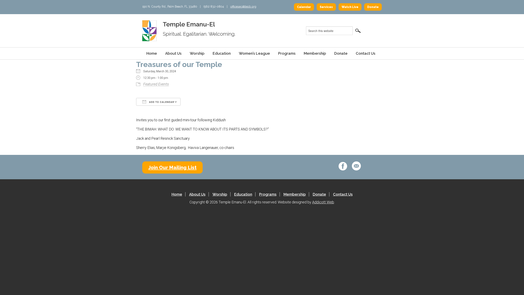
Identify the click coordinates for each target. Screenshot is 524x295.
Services (326, 7)
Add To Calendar (161, 101)
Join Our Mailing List (172, 167)
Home (151, 53)
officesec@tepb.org (243, 6)
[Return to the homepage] (149, 30)
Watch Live (350, 7)
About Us (173, 53)
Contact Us (365, 53)
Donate (373, 7)
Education (222, 53)
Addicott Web (323, 202)
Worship (197, 53)
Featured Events (156, 84)
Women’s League (254, 53)
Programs (287, 53)
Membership (315, 53)
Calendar (304, 7)
